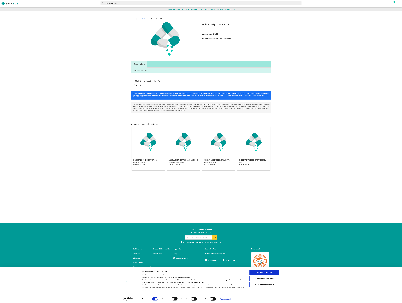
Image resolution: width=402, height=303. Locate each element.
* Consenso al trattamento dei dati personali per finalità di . (201, 242)
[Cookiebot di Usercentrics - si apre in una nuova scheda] (128, 298)
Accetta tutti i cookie (264, 272)
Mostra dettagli (225, 299)
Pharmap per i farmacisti (142, 267)
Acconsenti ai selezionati (264, 278)
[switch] (175, 298)
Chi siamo (136, 258)
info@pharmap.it (181, 258)
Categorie (136, 253)
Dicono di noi (138, 262)
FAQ (175, 253)
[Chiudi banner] (284, 270)
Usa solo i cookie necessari (264, 285)
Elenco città (157, 253)
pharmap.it (172, 104)
